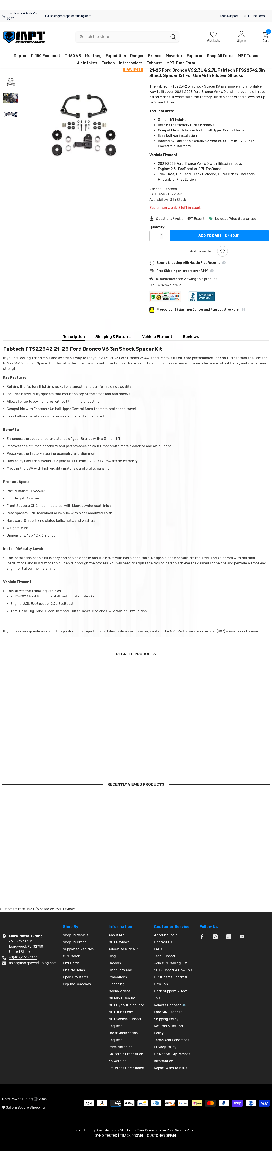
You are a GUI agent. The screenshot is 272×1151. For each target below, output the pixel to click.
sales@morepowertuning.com (70, 16)
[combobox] (122, 37)
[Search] (127, 37)
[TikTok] (229, 937)
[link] (33, 752)
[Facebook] (202, 937)
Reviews (191, 336)
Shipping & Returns (113, 336)
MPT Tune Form (254, 16)
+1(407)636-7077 (23, 957)
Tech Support (229, 16)
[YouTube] (242, 937)
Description (73, 336)
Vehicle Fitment (157, 336)
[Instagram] (215, 937)
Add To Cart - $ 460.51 (219, 236)
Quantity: (157, 227)
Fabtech (170, 189)
